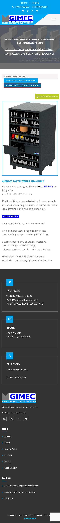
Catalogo (8, 498)
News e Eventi (10, 449)
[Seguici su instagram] (37, 11)
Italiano (24, 2)
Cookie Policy (10, 467)
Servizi (7, 442)
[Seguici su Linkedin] (32, 11)
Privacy (7, 461)
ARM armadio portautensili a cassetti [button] (20, 80)
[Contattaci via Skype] (23, 11)
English (35, 2)
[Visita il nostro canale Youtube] (28, 11)
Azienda (8, 436)
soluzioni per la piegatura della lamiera (29, 49)
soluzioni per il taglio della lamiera (19, 492)
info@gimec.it (41, 6)
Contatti (8, 455)
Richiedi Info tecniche (48, 96)
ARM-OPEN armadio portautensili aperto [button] (22, 85)
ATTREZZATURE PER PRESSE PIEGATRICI (30, 53)
